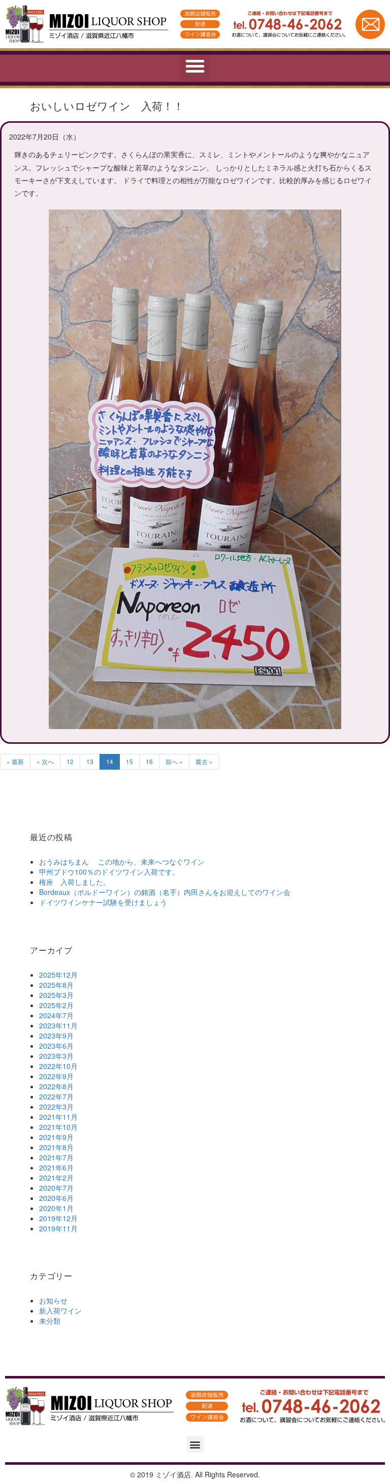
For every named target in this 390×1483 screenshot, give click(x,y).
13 (89, 761)
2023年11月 (58, 1025)
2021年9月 (56, 1137)
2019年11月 (58, 1228)
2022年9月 (56, 1076)
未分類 (49, 1321)
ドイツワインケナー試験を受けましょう (103, 902)
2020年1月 (56, 1208)
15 (129, 761)
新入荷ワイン (60, 1310)
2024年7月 (56, 1015)
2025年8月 (56, 985)
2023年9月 (56, 1035)
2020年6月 (56, 1198)
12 (70, 761)
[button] (195, 66)
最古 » (204, 761)
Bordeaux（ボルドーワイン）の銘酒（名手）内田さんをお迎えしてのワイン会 (164, 892)
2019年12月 (58, 1218)
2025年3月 (56, 995)
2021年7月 (56, 1157)
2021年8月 (56, 1147)
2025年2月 (56, 1005)
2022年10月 (58, 1066)
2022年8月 (56, 1086)
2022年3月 (56, 1106)
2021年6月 (56, 1167)
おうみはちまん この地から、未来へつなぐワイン (122, 861)
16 (149, 761)
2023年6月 (56, 1046)
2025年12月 (58, 975)
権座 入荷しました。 (74, 882)
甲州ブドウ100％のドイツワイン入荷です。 (109, 872)
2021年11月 (58, 1117)
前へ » (174, 761)
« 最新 (15, 761)
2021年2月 (56, 1177)
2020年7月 (56, 1188)
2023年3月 (56, 1056)
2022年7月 (56, 1096)
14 (109, 761)
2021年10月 (58, 1127)
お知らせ (53, 1300)
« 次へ (45, 761)
